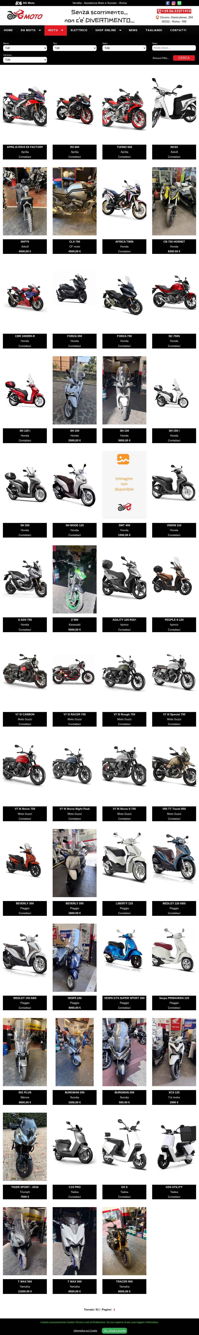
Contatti (178, 30)
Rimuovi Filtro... (161, 58)
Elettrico (79, 30)
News (133, 30)
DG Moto (28, 30)
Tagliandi (154, 30)
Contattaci (25, 156)
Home (8, 30)
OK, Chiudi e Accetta (114, 1330)
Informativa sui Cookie (85, 1330)
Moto (53, 30)
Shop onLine (105, 30)
